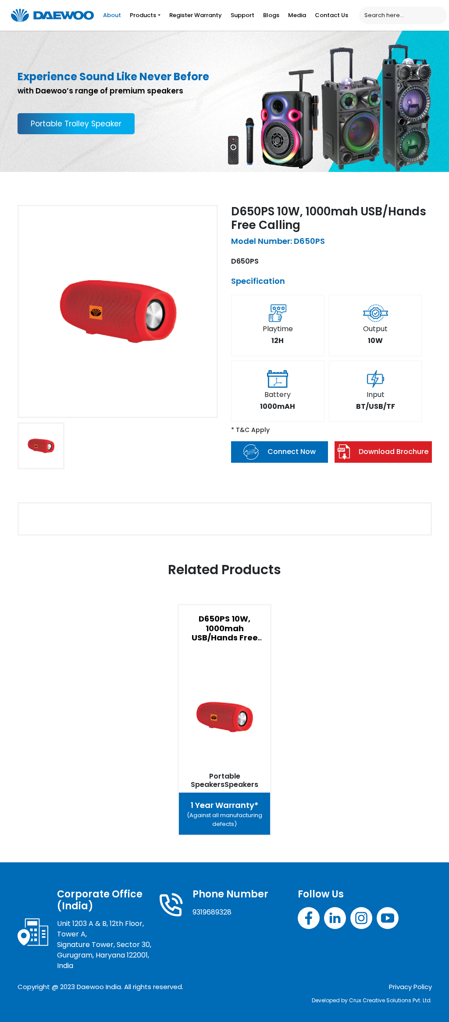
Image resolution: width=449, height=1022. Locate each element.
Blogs (271, 15)
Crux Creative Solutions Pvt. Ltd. (390, 1000)
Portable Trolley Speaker (76, 123)
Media (297, 15)
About (112, 15)
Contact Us (331, 15)
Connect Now (291, 452)
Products (143, 15)
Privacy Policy (410, 986)
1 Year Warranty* (224, 814)
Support (242, 15)
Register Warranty (195, 15)
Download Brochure (393, 452)
